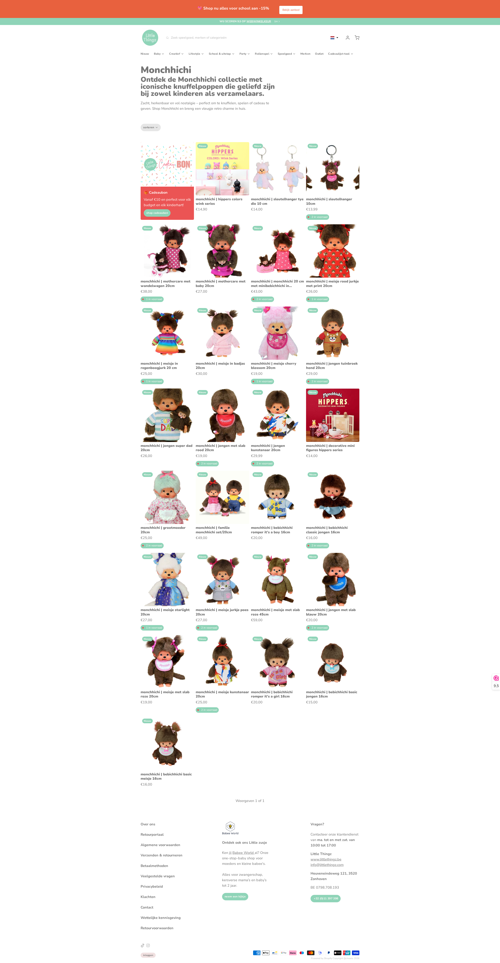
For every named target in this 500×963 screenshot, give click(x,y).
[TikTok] (143, 945)
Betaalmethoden (154, 865)
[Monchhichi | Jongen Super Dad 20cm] (167, 415)
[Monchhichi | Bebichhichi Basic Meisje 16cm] (167, 743)
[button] (334, 37)
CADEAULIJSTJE (249, 21)
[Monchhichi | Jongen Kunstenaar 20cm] (277, 415)
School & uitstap (220, 54)
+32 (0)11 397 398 (325, 898)
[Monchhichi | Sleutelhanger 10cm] (332, 168)
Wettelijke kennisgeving (161, 917)
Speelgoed (285, 54)
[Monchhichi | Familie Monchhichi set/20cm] (222, 497)
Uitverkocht (277, 600)
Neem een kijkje (235, 896)
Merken (305, 54)
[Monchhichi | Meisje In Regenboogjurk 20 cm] (167, 333)
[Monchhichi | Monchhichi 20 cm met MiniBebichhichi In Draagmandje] (277, 251)
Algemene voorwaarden (160, 845)
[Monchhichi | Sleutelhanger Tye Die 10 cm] (277, 168)
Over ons (148, 824)
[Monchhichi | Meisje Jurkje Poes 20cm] (222, 579)
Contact (147, 907)
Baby (157, 54)
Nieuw (145, 54)
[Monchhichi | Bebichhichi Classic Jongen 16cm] (332, 497)
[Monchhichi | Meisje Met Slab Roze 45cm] (277, 579)
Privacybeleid (152, 886)
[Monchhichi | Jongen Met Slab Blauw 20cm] (332, 579)
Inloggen (148, 955)
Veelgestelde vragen (158, 876)
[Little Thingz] (150, 37)
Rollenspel (262, 54)
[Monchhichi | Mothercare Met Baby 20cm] (222, 251)
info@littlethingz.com (327, 864)
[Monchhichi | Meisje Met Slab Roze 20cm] (167, 661)
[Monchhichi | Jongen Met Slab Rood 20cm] (222, 415)
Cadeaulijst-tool (338, 54)
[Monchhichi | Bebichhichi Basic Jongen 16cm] (332, 661)
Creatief (174, 54)
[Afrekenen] (355, 37)
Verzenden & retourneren (161, 855)
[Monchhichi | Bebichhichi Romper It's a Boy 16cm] (277, 497)
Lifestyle (194, 54)
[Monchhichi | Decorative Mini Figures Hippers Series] (332, 415)
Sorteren (148, 127)
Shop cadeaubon (157, 213)
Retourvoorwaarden (157, 928)
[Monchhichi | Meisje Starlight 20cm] (167, 579)
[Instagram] (148, 945)
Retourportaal (152, 834)
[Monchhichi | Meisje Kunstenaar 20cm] (222, 661)
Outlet (319, 54)
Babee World (243, 852)
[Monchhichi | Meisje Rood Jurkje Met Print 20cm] (332, 251)
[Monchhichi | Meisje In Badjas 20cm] (222, 333)
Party (242, 54)
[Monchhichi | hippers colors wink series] (222, 168)
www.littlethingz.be (326, 859)
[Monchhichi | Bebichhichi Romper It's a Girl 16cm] (277, 661)
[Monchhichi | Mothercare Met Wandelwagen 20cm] (167, 251)
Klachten (148, 896)
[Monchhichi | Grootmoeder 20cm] (167, 497)
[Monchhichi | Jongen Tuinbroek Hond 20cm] (332, 333)
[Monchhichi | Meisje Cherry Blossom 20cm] (277, 333)
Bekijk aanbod (290, 10)
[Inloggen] (346, 37)
